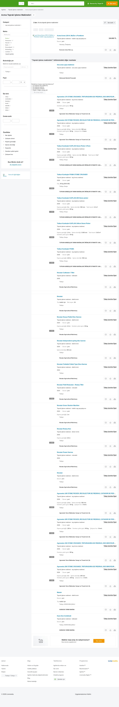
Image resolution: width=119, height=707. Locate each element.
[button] (110, 50)
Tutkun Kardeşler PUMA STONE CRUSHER (72, 174)
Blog (28, 678)
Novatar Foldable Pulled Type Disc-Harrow (72, 364)
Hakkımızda (4, 665)
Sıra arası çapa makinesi (65, 65)
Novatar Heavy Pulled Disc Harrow (69, 317)
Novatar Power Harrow (65, 452)
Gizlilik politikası (32, 668)
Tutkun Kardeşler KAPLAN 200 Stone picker (72, 198)
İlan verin (99, 641)
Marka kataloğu (32, 681)
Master (59, 592)
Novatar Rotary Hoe (64, 429)
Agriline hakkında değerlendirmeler (37, 675)
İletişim (3, 672)
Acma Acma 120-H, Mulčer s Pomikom (70, 35)
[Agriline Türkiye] (8, 3)
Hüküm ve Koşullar (32, 665)
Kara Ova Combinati (64, 616)
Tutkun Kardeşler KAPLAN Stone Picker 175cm (73, 146)
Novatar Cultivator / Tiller (65, 272)
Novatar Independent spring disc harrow (71, 341)
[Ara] (30, 3)
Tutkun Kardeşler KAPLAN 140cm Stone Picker (73, 223)
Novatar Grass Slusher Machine (68, 405)
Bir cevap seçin (38, 92)
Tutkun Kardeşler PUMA (65, 249)
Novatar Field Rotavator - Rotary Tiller (70, 385)
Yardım (3, 668)
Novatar (60, 296)
